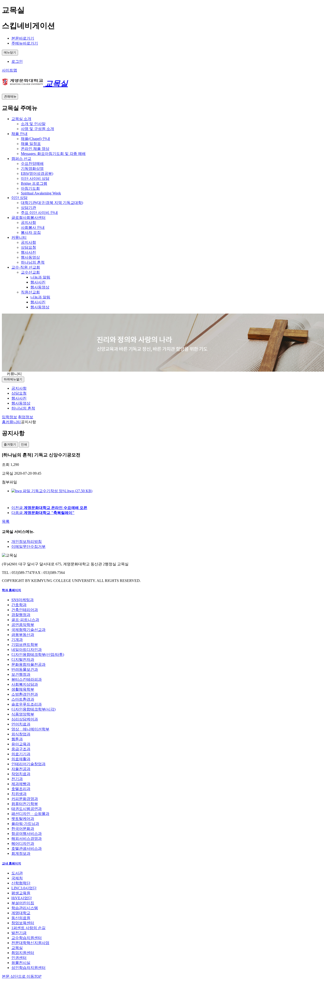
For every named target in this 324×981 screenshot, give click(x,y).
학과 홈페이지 (11, 590)
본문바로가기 (22, 38)
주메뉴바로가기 (24, 43)
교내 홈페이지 (11, 863)
